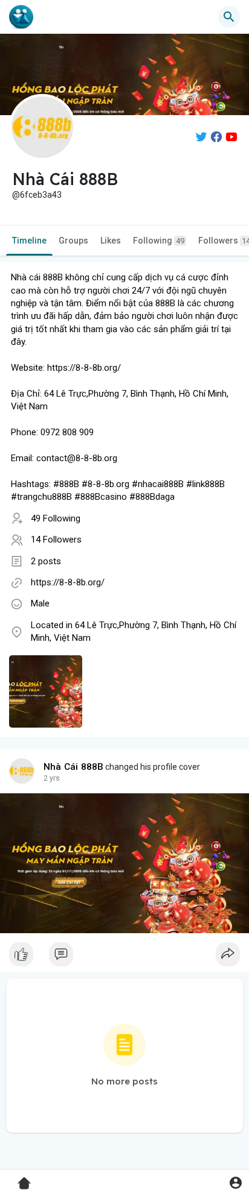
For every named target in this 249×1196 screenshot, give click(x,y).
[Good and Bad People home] (21, 17)
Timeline (29, 240)
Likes (110, 240)
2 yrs (52, 778)
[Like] (124, 957)
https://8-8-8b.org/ (68, 582)
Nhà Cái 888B (73, 766)
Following (158, 240)
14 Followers (56, 539)
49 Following (55, 518)
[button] (235, 1182)
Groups (73, 240)
